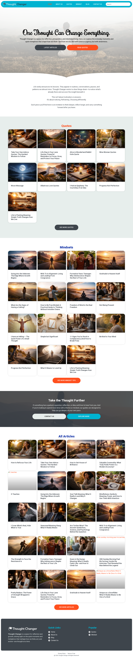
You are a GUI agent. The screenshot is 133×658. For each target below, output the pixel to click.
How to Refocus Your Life (21, 463)
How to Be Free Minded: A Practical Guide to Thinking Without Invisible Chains (51, 307)
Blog (87, 4)
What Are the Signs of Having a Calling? (19, 306)
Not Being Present (106, 305)
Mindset (79, 4)
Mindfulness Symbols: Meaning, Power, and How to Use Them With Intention (110, 496)
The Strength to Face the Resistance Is (21, 560)
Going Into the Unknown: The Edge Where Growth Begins (20, 276)
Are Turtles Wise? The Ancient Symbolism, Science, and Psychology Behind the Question (80, 529)
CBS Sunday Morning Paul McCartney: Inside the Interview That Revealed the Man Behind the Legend (110, 562)
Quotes (69, 4)
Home (50, 4)
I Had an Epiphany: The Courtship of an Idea (79, 187)
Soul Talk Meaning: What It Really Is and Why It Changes (80, 496)
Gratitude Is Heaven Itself (109, 274)
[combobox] (118, 4)
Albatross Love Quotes (50, 186)
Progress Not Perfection (109, 186)
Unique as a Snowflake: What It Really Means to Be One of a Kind (110, 595)
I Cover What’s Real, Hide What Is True (21, 527)
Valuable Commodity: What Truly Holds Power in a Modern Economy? (110, 465)
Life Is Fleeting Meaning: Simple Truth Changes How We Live (22, 217)
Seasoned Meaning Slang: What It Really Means (51, 527)
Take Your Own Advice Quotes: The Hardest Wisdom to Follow (20, 154)
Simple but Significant (49, 337)
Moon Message (17, 186)
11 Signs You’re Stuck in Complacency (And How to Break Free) (80, 339)
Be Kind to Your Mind (107, 337)
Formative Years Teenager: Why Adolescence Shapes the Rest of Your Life (80, 276)
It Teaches (15, 494)
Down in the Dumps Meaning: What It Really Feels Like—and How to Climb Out (79, 562)
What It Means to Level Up (51, 368)
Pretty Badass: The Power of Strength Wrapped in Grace (21, 595)
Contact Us (97, 4)
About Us (59, 4)
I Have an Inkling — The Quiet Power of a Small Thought (20, 339)
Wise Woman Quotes (107, 152)
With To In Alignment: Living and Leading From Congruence (52, 276)
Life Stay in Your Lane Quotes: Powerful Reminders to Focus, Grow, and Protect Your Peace (51, 155)
